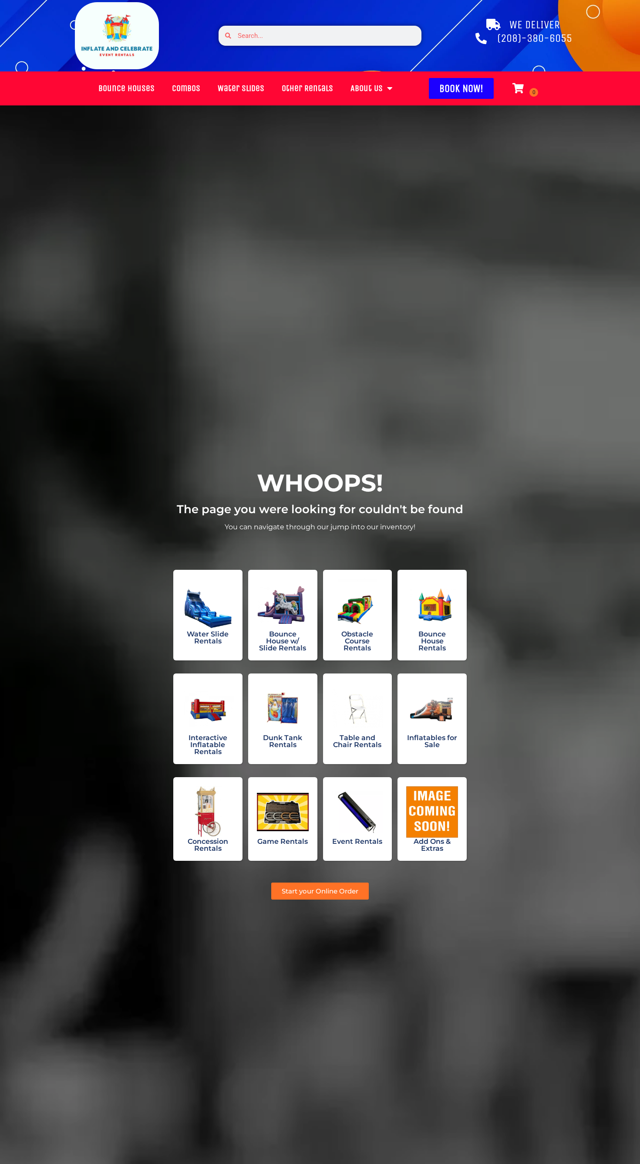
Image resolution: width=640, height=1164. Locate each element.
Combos (186, 88)
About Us (366, 88)
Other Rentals (307, 88)
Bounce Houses (126, 88)
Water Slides (241, 88)
